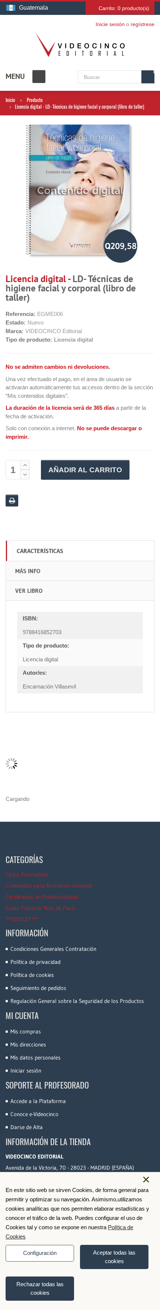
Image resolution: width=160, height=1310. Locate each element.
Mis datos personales (35, 1057)
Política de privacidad (35, 961)
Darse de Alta (26, 1127)
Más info (27, 571)
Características (40, 551)
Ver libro (28, 590)
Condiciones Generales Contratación (53, 948)
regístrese (142, 24)
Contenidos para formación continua (49, 885)
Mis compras (25, 1031)
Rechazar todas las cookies (40, 1288)
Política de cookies (32, 974)
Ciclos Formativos (27, 874)
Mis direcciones (28, 1044)
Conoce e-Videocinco (34, 1114)
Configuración (40, 1253)
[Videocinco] (80, 45)
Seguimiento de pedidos (38, 987)
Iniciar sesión (25, 1070)
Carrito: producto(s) (124, 8)
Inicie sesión (110, 24)
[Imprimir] (12, 501)
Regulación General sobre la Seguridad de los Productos (77, 1000)
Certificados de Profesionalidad (42, 896)
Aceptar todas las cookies (114, 1256)
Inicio (10, 99)
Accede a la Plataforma (38, 1101)
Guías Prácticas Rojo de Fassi (40, 907)
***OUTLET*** (22, 919)
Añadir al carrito (85, 470)
